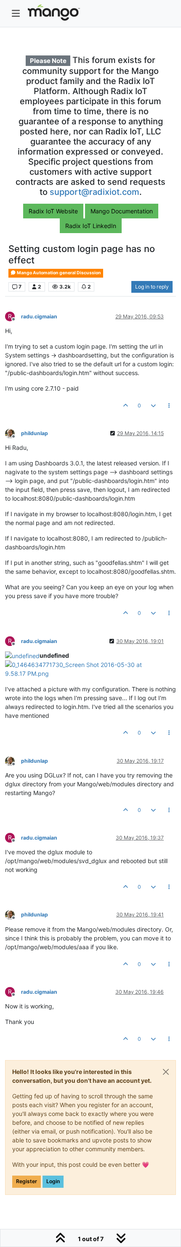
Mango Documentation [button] (121, 211)
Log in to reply (152, 287)
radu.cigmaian (39, 316)
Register (26, 1181)
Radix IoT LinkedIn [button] (90, 225)
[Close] (166, 1072)
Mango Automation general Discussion (58, 273)
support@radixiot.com (94, 192)
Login (53, 1181)
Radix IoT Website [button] (53, 211)
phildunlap (34, 433)
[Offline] (13, 432)
